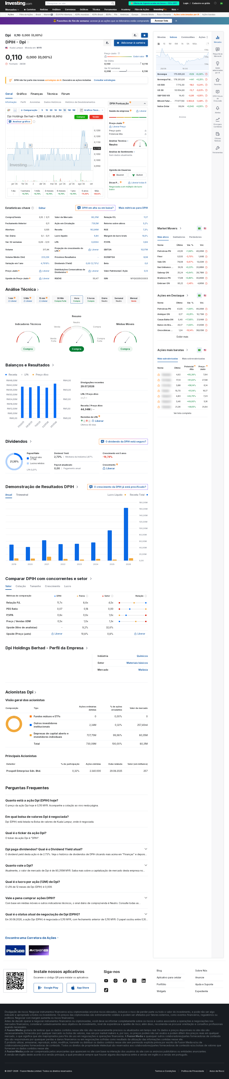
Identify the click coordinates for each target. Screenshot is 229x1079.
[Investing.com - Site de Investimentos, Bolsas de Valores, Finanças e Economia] (18, 3)
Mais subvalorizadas (167, 358)
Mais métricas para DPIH (133, 207)
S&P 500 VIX (163, 95)
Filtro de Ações (142, 9)
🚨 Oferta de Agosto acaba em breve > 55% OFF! (154, 3)
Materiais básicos (137, 662)
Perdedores (195, 237)
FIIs (115, 14)
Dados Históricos (52, 102)
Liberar (58, 633)
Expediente (201, 991)
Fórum (66, 93)
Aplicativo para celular (169, 977)
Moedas (161, 37)
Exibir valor (138, 56)
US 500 (161, 85)
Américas (124, 14)
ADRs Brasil (97, 14)
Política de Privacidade (192, 1071)
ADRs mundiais (82, 14)
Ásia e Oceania (164, 14)
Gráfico (22, 93)
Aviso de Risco (217, 1071)
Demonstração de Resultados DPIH (39, 486)
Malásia (143, 669)
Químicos (142, 656)
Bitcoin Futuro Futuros (168, 101)
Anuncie (199, 977)
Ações (11, 14)
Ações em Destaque (170, 295)
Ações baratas (208, 14)
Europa (135, 14)
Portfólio (161, 984)
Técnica (52, 93)
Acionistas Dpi (19, 692)
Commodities (188, 37)
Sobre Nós (201, 970)
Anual (8, 494)
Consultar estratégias (104, 80)
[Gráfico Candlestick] (9, 110)
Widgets (161, 991)
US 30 (160, 90)
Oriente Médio (147, 14)
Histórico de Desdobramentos (80, 102)
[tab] (12, 299)
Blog (159, 970)
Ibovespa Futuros (166, 79)
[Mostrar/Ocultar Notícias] (81, 110)
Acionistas (35, 102)
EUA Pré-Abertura (64, 14)
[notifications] (215, 3)
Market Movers (167, 228)
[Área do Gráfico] (15, 110)
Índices (173, 37)
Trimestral (22, 494)
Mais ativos (163, 237)
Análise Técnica (20, 289)
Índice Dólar (163, 106)
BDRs (108, 14)
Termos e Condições (165, 1071)
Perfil (23, 102)
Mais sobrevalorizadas (193, 358)
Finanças (37, 93)
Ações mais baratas (170, 350)
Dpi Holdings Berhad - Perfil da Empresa (44, 647)
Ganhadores (179, 237)
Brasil (38, 14)
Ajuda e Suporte (204, 984)
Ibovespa (162, 74)
